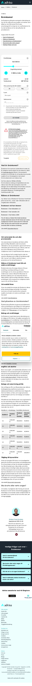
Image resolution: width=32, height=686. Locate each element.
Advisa (2, 7)
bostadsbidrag (5, 320)
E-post (5, 92)
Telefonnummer (7, 99)
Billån (2, 619)
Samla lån (4, 611)
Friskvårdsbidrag (12, 298)
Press (2, 655)
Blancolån (3, 622)
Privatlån (3, 615)
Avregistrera (4, 647)
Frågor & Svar (5, 632)
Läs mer (19, 112)
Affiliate (3, 662)
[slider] (13, 66)
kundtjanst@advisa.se (19, 668)
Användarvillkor (5, 637)
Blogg (2, 656)
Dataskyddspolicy (6, 639)
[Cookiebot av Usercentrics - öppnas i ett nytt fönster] (23, 326)
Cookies (3, 643)
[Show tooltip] (27, 86)
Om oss (3, 653)
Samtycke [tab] (5, 330)
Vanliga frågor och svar (10, 44)
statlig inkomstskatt (10, 377)
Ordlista (8, 7)
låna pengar (13, 310)
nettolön (8, 496)
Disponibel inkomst (13, 228)
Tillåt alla (16, 353)
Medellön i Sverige (11, 363)
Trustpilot (6, 158)
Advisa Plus (4, 641)
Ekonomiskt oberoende (14, 482)
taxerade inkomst (8, 172)
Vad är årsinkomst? (8, 37)
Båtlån (3, 620)
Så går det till (5, 634)
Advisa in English (5, 664)
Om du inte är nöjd (6, 645)
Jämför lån (4, 617)
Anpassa (15, 358)
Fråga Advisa (4, 658)
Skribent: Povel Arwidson (16, 519)
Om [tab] (26, 330)
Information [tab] (16, 330)
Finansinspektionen (20, 674)
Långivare (4, 660)
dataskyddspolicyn (16, 124)
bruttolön (25, 490)
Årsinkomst (14, 7)
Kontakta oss (4, 630)
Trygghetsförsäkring (6, 624)
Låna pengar (4, 613)
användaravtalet (8, 122)
